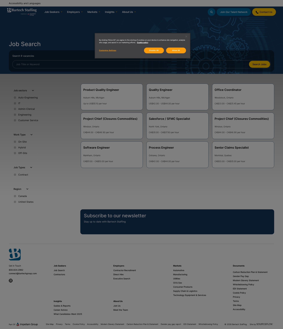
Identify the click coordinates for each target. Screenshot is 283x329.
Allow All (176, 50)
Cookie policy (142, 43)
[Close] (186, 36)
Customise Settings (107, 50)
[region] (142, 46)
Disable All (154, 50)
